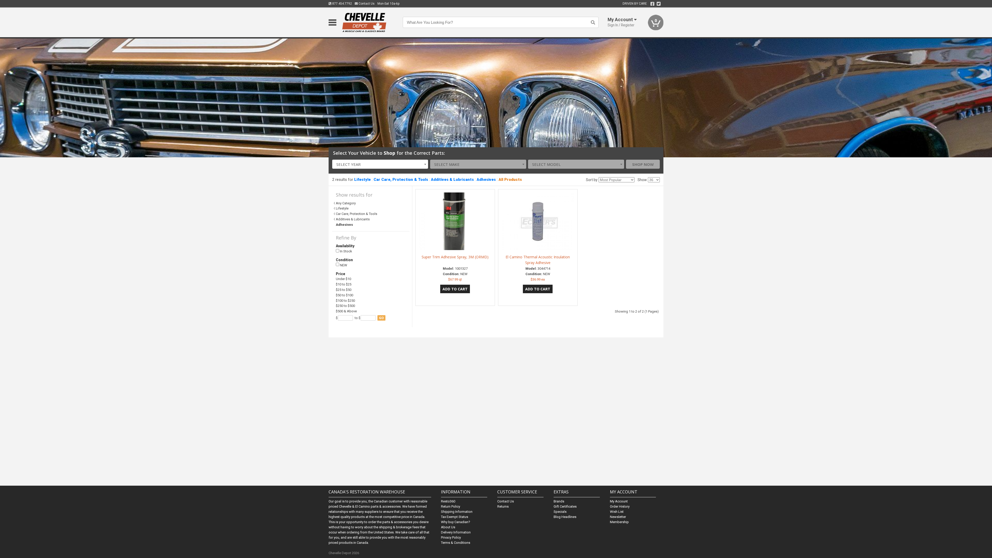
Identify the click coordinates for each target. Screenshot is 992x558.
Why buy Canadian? (455, 522)
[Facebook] (652, 3)
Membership (619, 522)
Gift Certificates (565, 506)
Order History (620, 506)
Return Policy (450, 506)
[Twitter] (659, 3)
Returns (503, 506)
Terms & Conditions (455, 543)
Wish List (617, 512)
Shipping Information (456, 512)
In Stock (345, 251)
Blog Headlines (565, 517)
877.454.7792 (341, 3)
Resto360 (448, 501)
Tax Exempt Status (454, 517)
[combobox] (380, 164)
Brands (559, 501)
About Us (448, 527)
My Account (619, 501)
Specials (560, 512)
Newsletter (618, 517)
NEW (343, 265)
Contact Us (366, 3)
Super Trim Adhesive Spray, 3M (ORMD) (455, 256)
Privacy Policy (451, 537)
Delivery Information (456, 532)
